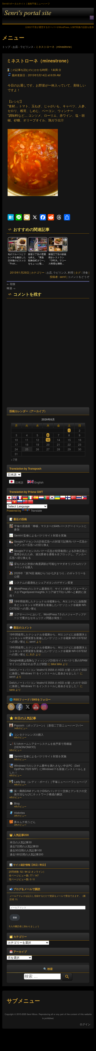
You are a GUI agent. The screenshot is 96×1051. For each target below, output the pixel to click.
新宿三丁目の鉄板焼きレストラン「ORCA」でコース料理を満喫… (57, 259)
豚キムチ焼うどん (24, 822)
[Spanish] (35, 497)
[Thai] (78, 497)
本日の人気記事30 (21, 842)
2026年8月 (48, 419)
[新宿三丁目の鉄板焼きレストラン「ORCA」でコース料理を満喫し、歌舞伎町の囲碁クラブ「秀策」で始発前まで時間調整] (58, 251)
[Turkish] (73, 497)
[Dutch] (41, 497)
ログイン (85, 1024)
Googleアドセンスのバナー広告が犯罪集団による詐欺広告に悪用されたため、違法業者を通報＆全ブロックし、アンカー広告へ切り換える (48, 554)
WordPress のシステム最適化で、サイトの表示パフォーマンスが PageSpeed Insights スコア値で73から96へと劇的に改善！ (48, 592)
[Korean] (52, 497)
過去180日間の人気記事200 (26, 854)
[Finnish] (68, 497)
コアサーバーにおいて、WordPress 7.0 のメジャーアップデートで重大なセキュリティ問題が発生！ (50, 616)
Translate (36, 510)
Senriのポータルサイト (48, 16)
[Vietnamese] (14, 502)
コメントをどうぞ (78, 277)
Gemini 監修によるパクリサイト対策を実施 (40, 535)
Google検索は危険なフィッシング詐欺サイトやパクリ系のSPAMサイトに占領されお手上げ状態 (48, 662)
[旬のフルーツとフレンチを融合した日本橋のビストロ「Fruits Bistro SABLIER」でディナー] (17, 251)
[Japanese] (9, 497)
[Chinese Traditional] (25, 502)
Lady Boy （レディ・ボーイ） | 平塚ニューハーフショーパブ (50, 781)
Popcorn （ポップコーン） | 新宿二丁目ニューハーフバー (48, 725)
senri (32, 641)
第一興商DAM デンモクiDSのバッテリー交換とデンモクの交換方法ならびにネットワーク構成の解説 (50, 792)
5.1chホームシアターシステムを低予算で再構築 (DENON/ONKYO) (43, 745)
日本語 (19, 482)
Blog (17, 803)
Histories (19, 813)
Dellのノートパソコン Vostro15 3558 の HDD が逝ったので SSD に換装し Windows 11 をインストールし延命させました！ (48, 671)
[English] (14, 497)
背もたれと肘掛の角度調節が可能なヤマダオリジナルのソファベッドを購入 (50, 565)
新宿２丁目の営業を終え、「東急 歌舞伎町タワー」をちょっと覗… (37, 259)
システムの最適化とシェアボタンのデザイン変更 (43, 582)
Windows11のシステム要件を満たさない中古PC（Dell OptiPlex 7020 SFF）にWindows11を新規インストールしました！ (47, 769)
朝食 (11, 284)
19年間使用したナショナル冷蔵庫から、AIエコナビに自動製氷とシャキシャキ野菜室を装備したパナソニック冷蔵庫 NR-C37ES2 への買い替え (48, 604)
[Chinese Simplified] (30, 502)
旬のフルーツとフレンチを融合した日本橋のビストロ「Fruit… (17, 259)
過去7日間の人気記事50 (24, 846)
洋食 (85, 272)
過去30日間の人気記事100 (26, 850)
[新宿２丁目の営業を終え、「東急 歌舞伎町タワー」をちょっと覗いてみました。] (38, 251)
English (39, 482)
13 (48, 440)
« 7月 (14, 459)
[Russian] (19, 502)
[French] (19, 497)
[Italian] (30, 497)
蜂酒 (11, 288)
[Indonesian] (9, 502)
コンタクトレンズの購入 (29, 734)
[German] (25, 497)
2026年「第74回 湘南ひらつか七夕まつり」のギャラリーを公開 (50, 574)
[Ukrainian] (57, 497)
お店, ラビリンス (56, 272)
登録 (15, 917)
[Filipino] (84, 497)
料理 (70, 272)
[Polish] (62, 497)
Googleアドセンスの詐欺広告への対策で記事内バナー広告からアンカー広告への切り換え (50, 543)
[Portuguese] (46, 497)
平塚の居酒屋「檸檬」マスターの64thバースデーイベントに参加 (50, 527)
